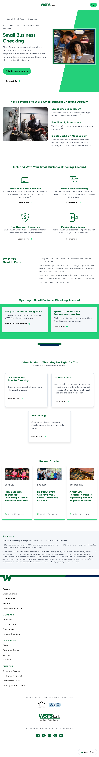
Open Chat (87, 753)
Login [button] (93, 5)
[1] (80, 114)
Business (9, 485)
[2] (62, 128)
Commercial (76, 485)
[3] (30, 196)
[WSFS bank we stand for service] (49, 717)
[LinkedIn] (38, 735)
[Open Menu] (3, 5)
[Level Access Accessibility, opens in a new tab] (55, 705)
